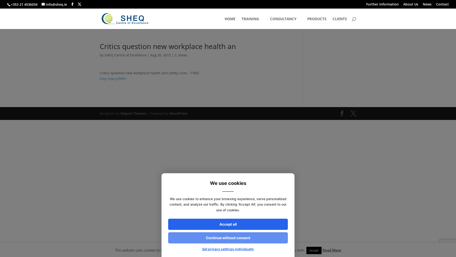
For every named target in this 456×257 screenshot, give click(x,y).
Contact (442, 4)
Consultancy (283, 19)
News (427, 4)
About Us (410, 4)
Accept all (228, 224)
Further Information (382, 4)
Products (316, 19)
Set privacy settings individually (228, 249)
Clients (339, 19)
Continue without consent (228, 238)
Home (230, 19)
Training (250, 19)
